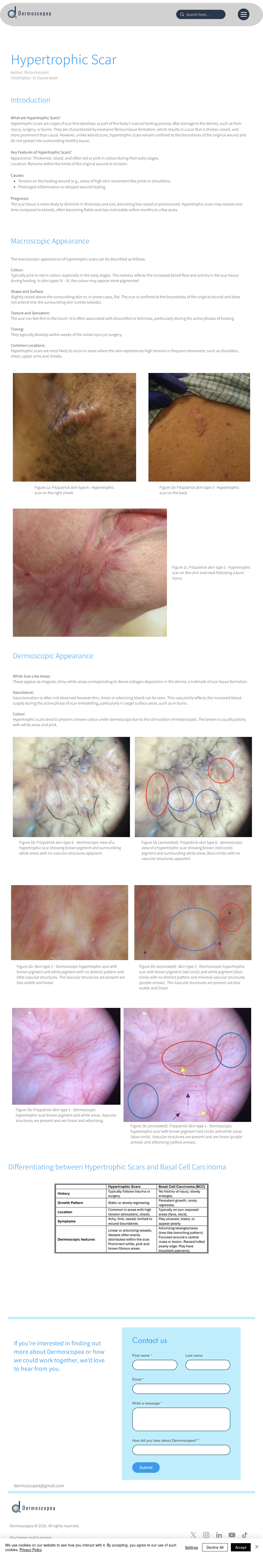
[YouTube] (232, 1535)
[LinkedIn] (219, 1535)
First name (142, 1355)
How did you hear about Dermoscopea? (165, 1440)
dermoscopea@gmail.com (39, 1485)
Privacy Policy (31, 1549)
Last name (194, 1355)
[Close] (257, 1547)
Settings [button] (191, 1547)
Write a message (147, 1403)
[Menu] (243, 14)
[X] (193, 1535)
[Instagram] (206, 1535)
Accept (240, 1547)
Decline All (214, 1547)
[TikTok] (245, 1535)
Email (138, 1379)
